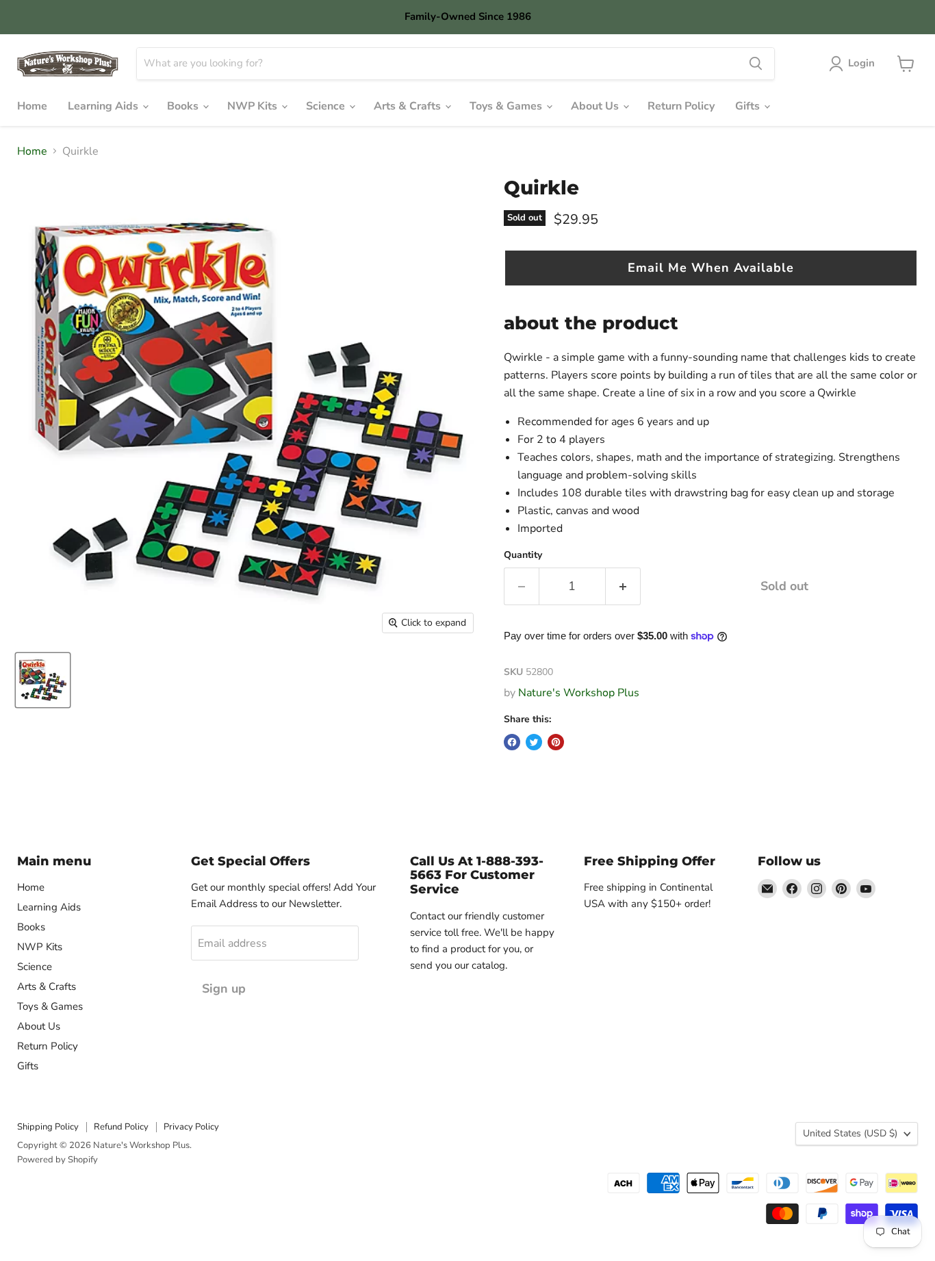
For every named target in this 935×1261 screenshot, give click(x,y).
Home (32, 106)
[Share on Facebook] (512, 742)
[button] (711, 268)
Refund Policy (121, 1127)
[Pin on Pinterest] (556, 742)
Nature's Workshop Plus (578, 692)
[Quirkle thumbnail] (43, 680)
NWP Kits (253, 106)
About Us (596, 106)
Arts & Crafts (409, 106)
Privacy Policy (191, 1127)
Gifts (749, 106)
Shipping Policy (48, 1127)
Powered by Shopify (57, 1160)
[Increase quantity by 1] (623, 586)
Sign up (224, 988)
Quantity (523, 555)
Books (184, 106)
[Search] (755, 63)
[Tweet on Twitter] (534, 742)
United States (850, 1133)
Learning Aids (104, 106)
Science (327, 106)
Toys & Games (507, 106)
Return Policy (681, 106)
